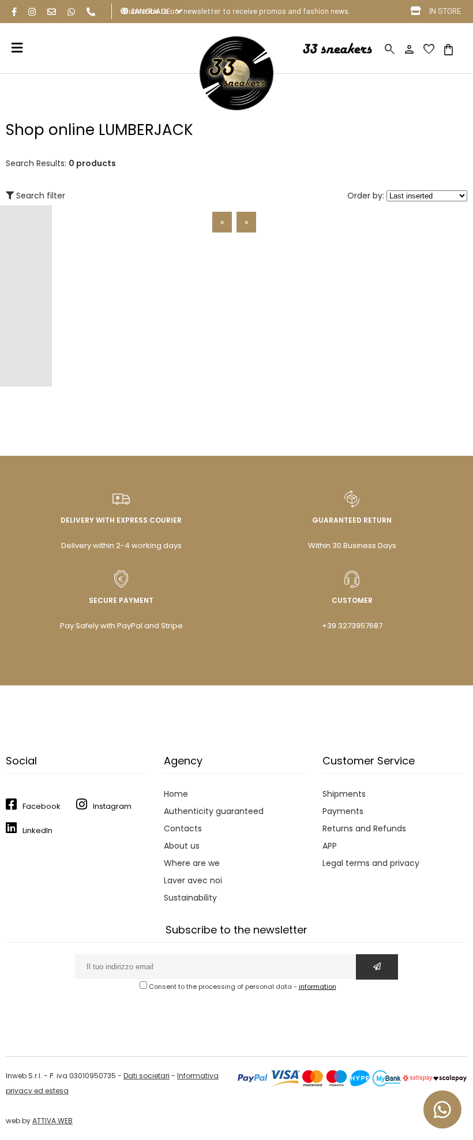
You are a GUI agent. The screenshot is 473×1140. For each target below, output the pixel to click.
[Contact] (51, 12)
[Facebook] (14, 12)
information (317, 986)
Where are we (192, 863)
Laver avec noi (193, 880)
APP (329, 846)
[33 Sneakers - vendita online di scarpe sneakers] (236, 108)
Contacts (183, 828)
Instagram (112, 806)
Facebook (41, 806)
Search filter (39, 195)
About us (182, 846)
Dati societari (146, 1076)
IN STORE (445, 11)
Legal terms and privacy (370, 863)
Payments (342, 811)
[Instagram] (32, 12)
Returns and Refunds (364, 828)
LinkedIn (37, 830)
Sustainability (190, 897)
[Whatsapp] (71, 12)
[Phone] (91, 12)
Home (176, 794)
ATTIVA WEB (52, 1121)
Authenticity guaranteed (214, 811)
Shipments (344, 794)
